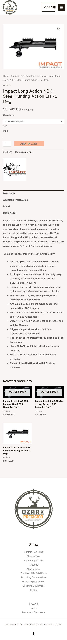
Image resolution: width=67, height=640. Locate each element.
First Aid (33, 603)
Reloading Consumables (33, 577)
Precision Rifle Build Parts (23, 76)
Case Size (8, 115)
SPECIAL (33, 590)
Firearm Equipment (33, 560)
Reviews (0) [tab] (10, 213)
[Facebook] (33, 633)
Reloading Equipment (33, 581)
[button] (59, 29)
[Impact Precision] (14, 169)
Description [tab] (9, 193)
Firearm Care (33, 556)
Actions (42, 76)
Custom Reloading (33, 552)
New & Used (33, 569)
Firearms (33, 564)
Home (6, 76)
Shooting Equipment (33, 585)
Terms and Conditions (33, 612)
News (34, 608)
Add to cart (28, 143)
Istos (59, 624)
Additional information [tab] (15, 200)
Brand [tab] (6, 206)
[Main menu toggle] (61, 7)
